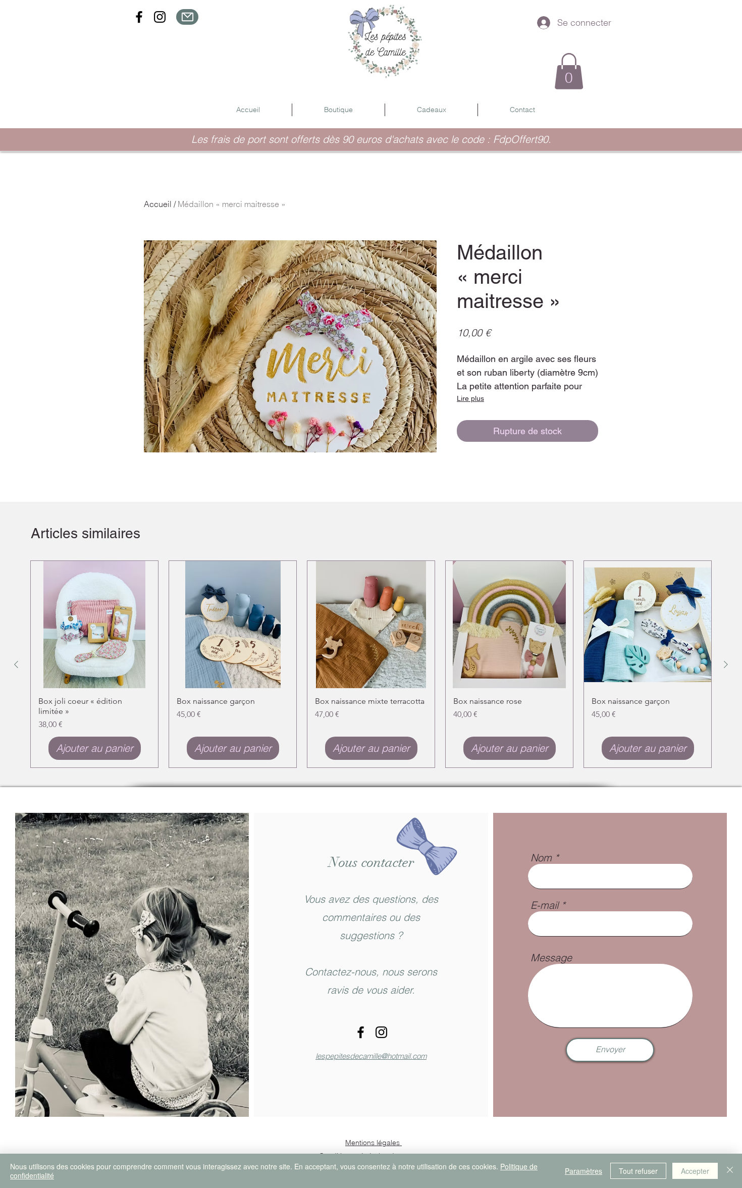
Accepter (695, 1171)
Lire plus (470, 398)
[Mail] (187, 17)
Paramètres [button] (583, 1171)
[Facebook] (139, 17)
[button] (569, 71)
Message (551, 958)
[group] (371, 664)
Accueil (158, 204)
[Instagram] (160, 17)
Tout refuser (638, 1171)
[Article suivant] (726, 664)
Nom (541, 858)
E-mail (544, 905)
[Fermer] (730, 1171)
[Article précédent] (16, 664)
